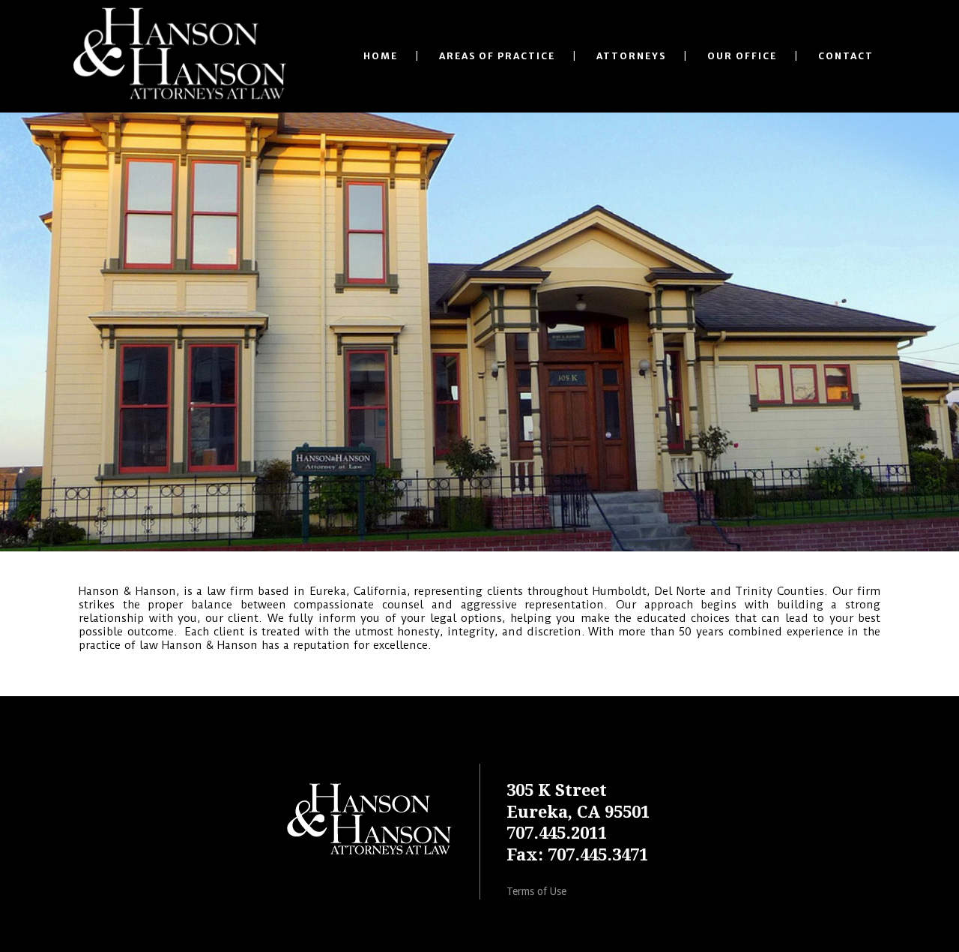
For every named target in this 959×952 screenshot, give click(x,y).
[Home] (367, 857)
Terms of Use (536, 891)
